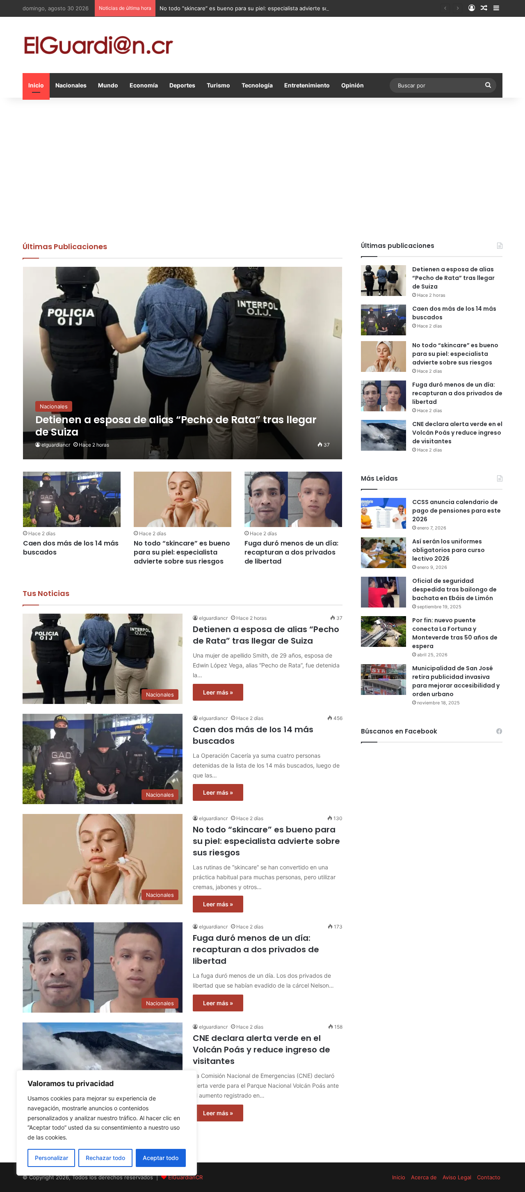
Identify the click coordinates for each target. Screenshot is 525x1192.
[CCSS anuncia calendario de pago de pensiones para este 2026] (383, 513)
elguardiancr (55, 445)
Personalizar (51, 1157)
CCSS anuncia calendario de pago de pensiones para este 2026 (456, 510)
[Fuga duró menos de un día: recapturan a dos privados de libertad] (293, 499)
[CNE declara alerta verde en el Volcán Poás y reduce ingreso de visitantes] (383, 435)
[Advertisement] (262, 167)
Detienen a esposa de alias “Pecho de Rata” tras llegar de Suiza (266, 635)
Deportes (182, 85)
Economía (144, 85)
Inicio (36, 85)
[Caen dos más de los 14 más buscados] (72, 499)
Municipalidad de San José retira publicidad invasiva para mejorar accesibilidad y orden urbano (456, 681)
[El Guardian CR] (98, 45)
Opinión (352, 85)
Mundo (108, 85)
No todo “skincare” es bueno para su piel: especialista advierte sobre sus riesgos (264, 8)
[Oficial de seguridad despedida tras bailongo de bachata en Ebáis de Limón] (383, 592)
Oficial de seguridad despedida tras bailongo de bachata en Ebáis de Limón (454, 589)
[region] (106, 1123)
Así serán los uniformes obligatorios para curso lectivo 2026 (448, 550)
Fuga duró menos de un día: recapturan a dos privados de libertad (291, 552)
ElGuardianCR (185, 1177)
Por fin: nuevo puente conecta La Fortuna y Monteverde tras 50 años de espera (455, 633)
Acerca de (424, 1177)
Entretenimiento (307, 85)
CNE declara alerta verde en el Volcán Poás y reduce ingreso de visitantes (261, 1049)
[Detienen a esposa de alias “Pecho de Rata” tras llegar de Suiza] (182, 363)
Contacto (488, 1177)
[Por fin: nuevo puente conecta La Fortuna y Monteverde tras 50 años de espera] (383, 631)
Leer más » (218, 692)
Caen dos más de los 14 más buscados (71, 548)
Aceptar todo (160, 1157)
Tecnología (257, 85)
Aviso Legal (457, 1177)
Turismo (218, 85)
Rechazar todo (105, 1157)
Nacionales (71, 85)
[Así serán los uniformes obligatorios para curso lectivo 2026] (383, 552)
